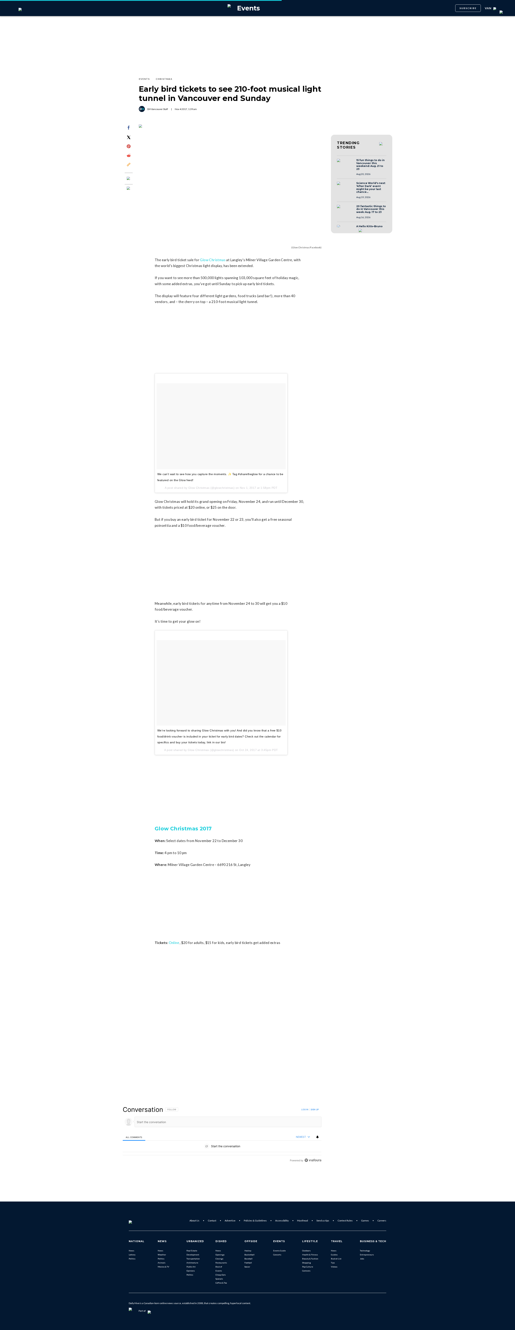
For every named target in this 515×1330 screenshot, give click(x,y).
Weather (162, 1254)
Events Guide (279, 1250)
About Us (194, 1220)
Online (174, 943)
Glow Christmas (213, 260)
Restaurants (221, 1262)
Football (248, 1262)
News (131, 1250)
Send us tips (322, 1220)
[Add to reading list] (129, 189)
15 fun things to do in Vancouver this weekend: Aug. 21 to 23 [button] (370, 164)
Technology (365, 1250)
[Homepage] (137, 1221)
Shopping (306, 1262)
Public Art (191, 1266)
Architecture (192, 1262)
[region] (222, 1134)
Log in (304, 1109)
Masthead (302, 1220)
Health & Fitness (310, 1254)
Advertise (230, 1220)
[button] (345, 164)
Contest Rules (345, 1220)
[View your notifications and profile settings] (317, 1137)
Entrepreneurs (367, 1254)
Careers (381, 1220)
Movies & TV (163, 1266)
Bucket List (336, 1258)
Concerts (277, 1254)
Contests (306, 1270)
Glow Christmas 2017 (183, 829)
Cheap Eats (220, 1275)
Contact (212, 1220)
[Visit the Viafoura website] (312, 1160)
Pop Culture (307, 1266)
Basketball (249, 1254)
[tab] (134, 1137)
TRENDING (348, 145)
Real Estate (191, 1250)
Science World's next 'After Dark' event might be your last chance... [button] (370, 187)
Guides (334, 1254)
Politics (132, 1258)
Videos (334, 1266)
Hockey (247, 1250)
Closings (219, 1258)
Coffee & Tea (221, 1283)
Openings (220, 1254)
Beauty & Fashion (310, 1258)
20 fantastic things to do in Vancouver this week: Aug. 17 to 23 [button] (371, 209)
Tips (333, 1262)
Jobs (362, 1258)
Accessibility (282, 1220)
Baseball (248, 1258)
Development (192, 1254)
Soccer (247, 1266)
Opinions (190, 1270)
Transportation (193, 1258)
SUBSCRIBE (468, 8)
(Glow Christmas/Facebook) (306, 247)
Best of (218, 1266)
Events (218, 1270)
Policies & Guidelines (255, 1220)
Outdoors (306, 1250)
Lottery (132, 1254)
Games (365, 1220)
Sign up (315, 1109)
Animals (161, 1262)
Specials (219, 1279)
